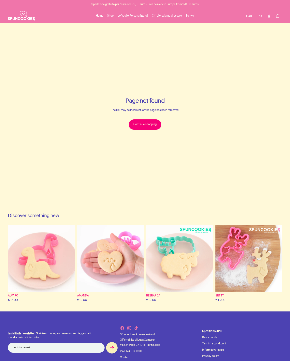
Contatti (125, 357)
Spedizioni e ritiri (212, 331)
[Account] (269, 16)
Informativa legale (213, 350)
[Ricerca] (260, 16)
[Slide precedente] (14, 259)
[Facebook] (122, 328)
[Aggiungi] (68, 286)
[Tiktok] (136, 328)
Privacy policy (210, 356)
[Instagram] (129, 328)
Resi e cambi (209, 337)
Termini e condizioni (214, 344)
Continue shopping (145, 124)
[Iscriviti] (112, 347)
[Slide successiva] (69, 259)
